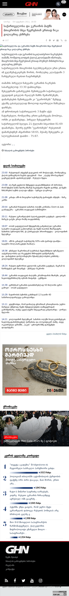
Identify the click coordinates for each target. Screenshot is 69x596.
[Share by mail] (57, 40)
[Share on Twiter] (53, 40)
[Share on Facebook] (46, 40)
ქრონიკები (10, 406)
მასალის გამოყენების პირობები (19, 150)
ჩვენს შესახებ (12, 557)
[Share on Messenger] (50, 40)
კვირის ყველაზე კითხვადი (21, 455)
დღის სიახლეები (14, 165)
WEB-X (51, 587)
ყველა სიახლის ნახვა (56, 334)
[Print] (65, 40)
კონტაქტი (10, 569)
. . (13, 144)
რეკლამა (10, 565)
